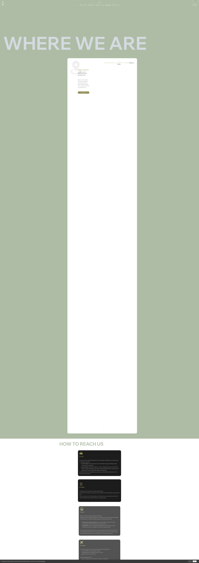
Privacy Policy (42, 561)
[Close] (197, 561)
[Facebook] (3, 4)
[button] (114, 5)
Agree (195, 561)
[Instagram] (3, 2)
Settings (190, 561)
